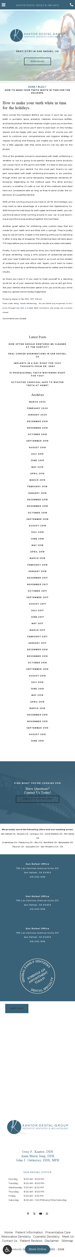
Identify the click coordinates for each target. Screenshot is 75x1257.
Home (31, 87)
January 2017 (37, 643)
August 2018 (37, 526)
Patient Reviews (31, 1240)
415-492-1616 (37, 877)
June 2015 (37, 741)
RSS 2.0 (24, 308)
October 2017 (37, 591)
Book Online (37, 1249)
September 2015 (37, 728)
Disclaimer (52, 1240)
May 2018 (37, 545)
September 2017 (37, 597)
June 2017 (37, 617)
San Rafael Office (37, 864)
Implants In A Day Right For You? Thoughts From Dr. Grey (37, 364)
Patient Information (29, 1232)
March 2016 (37, 708)
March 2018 (37, 558)
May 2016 (37, 695)
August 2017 (37, 604)
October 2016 (37, 663)
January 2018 (37, 571)
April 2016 (37, 702)
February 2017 (37, 636)
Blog (41, 87)
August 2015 (37, 734)
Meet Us (68, 1236)
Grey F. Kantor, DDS (37, 1151)
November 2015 (37, 721)
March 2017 (37, 630)
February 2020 (37, 408)
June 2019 (37, 460)
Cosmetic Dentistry (46, 1236)
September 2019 (37, 441)
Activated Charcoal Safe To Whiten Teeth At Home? (37, 383)
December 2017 (37, 578)
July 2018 (37, 532)
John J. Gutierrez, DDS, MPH (37, 1160)
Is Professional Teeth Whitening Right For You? (37, 374)
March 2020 (37, 402)
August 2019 (37, 447)
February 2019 (37, 486)
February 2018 (37, 565)
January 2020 (37, 415)
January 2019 (37, 493)
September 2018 (37, 519)
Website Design (21, 1249)
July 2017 (37, 610)
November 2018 (37, 506)
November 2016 (37, 656)
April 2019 (37, 473)
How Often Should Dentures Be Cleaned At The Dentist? (38, 345)
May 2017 (37, 623)
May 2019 (37, 467)
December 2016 (37, 649)
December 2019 (37, 421)
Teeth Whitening (28, 303)
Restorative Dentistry (16, 1236)
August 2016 (37, 676)
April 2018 (37, 552)
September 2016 (37, 669)
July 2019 (37, 454)
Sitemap (67, 1240)
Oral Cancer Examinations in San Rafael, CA (37, 355)
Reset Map (16, 1008)
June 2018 (37, 539)
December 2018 (37, 500)
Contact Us (9, 1240)
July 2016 (37, 682)
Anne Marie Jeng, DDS (37, 1156)
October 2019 (37, 434)
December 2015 (37, 715)
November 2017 (37, 584)
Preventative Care (58, 1232)
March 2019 (37, 480)
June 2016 (37, 689)
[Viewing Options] (7, 1249)
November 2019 (37, 428)
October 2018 (37, 513)
